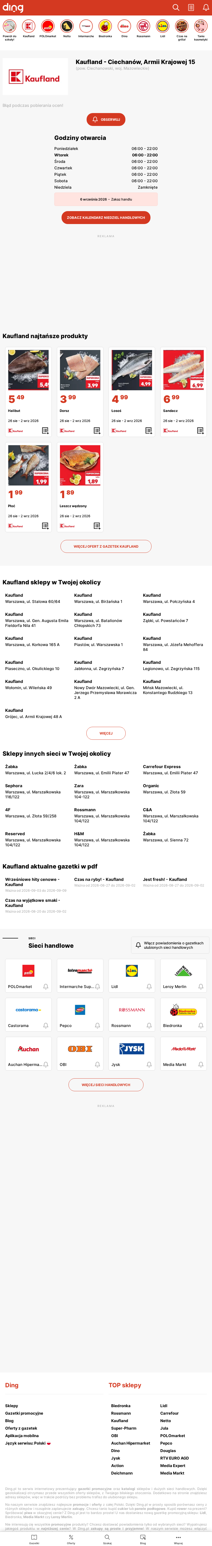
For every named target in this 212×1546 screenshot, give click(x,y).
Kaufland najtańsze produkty (45, 336)
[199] (28, 465)
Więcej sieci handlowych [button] (106, 1085)
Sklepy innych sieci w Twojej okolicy (57, 753)
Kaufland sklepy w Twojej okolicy (52, 582)
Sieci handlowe (51, 945)
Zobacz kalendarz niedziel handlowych (106, 218)
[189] (80, 465)
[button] (176, 7)
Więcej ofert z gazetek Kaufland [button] (106, 546)
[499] (131, 370)
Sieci (31, 938)
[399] (80, 370)
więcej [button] (106, 733)
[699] (183, 370)
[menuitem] (34, 1539)
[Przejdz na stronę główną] (14, 8)
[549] (28, 370)
